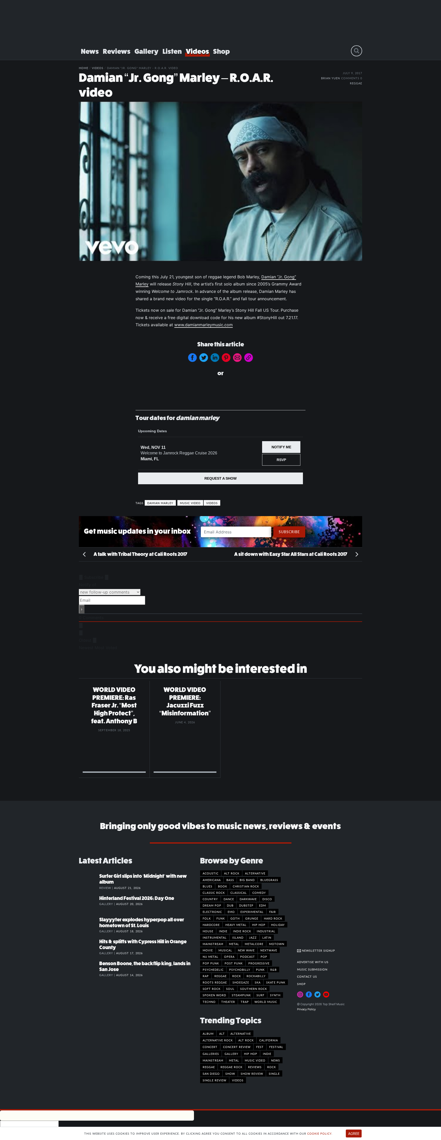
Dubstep (246, 905)
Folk (207, 918)
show (230, 1073)
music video (190, 503)
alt (222, 1033)
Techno (209, 1002)
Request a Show (220, 478)
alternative (240, 1033)
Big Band (247, 880)
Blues (207, 886)
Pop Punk (211, 963)
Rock (236, 976)
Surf (260, 995)
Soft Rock (211, 989)
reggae (209, 1067)
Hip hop (258, 925)
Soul (230, 989)
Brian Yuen (330, 78)
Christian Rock (246, 886)
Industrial (266, 931)
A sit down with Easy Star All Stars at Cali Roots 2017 (291, 554)
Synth (275, 995)
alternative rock (218, 1040)
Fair (272, 912)
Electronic (212, 912)
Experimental (252, 912)
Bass (230, 880)
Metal (234, 944)
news (275, 1060)
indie (267, 1054)
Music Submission (312, 969)
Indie (223, 931)
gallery (231, 1054)
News (90, 51)
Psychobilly (239, 969)
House (208, 931)
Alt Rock (231, 873)
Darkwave (248, 899)
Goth (235, 918)
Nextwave (268, 950)
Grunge (251, 918)
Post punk (234, 963)
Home (83, 68)
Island (237, 937)
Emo (231, 912)
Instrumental (215, 937)
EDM (262, 905)
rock (271, 1067)
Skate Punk (275, 982)
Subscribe (289, 531)
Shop (221, 51)
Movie (208, 950)
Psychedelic (213, 969)
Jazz (253, 937)
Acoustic (210, 873)
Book (222, 886)
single (274, 1073)
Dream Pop (212, 905)
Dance (229, 899)
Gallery (146, 51)
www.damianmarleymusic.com (203, 324)
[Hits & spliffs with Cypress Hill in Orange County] (89, 947)
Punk (260, 969)
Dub (230, 905)
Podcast (247, 956)
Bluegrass (269, 880)
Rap (206, 976)
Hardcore (211, 925)
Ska (258, 982)
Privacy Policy (306, 1009)
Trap (245, 1002)
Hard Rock (273, 918)
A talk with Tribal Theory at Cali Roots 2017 (140, 554)
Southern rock (253, 989)
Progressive (259, 963)
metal (234, 1060)
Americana (212, 880)
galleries (211, 1054)
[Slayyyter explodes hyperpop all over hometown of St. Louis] (89, 925)
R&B (273, 969)
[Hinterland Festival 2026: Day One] (89, 903)
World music (265, 1002)
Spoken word (214, 995)
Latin (266, 937)
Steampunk (241, 995)
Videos (197, 51)
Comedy (259, 892)
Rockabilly (256, 976)
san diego (211, 1073)
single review (214, 1080)
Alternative (255, 873)
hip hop (250, 1054)
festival (276, 1047)
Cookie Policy (319, 1133)
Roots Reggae (215, 982)
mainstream (213, 1060)
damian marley (160, 503)
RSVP (281, 460)
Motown (276, 944)
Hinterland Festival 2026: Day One (136, 898)
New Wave (246, 950)
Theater (228, 1002)
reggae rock (231, 1067)
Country (210, 899)
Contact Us (307, 976)
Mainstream (213, 944)
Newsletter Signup (318, 950)
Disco (267, 899)
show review (252, 1073)
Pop (264, 956)
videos (212, 503)
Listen (172, 51)
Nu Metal (210, 956)
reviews (255, 1067)
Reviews (116, 51)
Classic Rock (214, 892)
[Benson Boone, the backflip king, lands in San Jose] (89, 969)
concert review (237, 1047)
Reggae (356, 83)
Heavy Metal (236, 925)
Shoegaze (240, 982)
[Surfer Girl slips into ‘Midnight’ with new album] (89, 881)
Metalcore (254, 944)
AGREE (353, 1133)
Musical (225, 950)
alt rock (246, 1040)
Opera (229, 956)
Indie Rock (242, 931)
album (208, 1033)
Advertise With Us (312, 962)
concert (210, 1047)
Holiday (278, 925)
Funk (220, 918)
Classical (238, 892)
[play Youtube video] (220, 181)
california (268, 1040)
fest (260, 1047)
